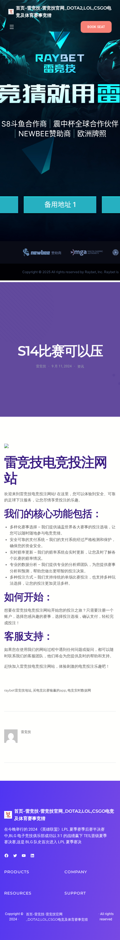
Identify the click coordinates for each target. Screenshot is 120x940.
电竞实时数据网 (79, 690)
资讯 (80, 366)
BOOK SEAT (96, 27)
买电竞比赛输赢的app (49, 690)
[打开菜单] (11, 27)
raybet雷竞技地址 (18, 690)
